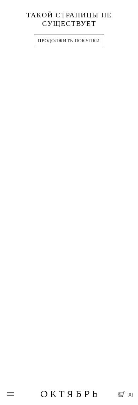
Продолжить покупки (69, 40)
